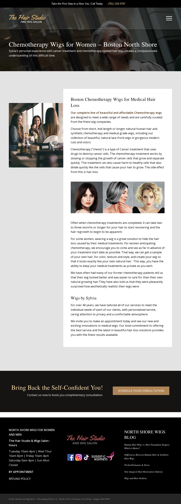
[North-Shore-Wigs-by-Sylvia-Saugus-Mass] (27, 18)
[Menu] (168, 18)
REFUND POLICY (20, 479)
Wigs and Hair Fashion (135, 478)
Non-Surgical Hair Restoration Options (143, 471)
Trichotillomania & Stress (137, 465)
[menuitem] (168, 18)
